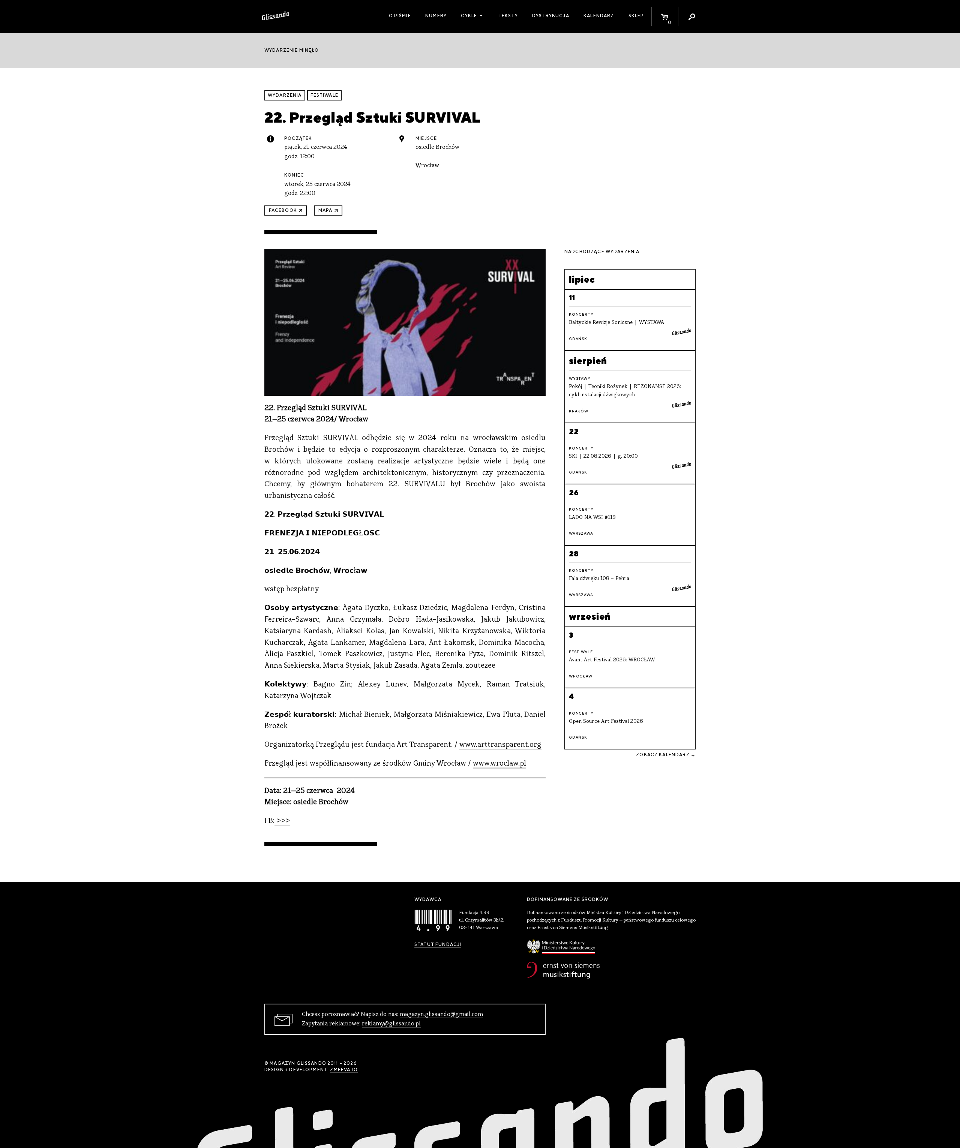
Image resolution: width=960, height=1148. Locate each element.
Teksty (508, 15)
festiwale (324, 95)
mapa (325, 210)
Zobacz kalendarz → (666, 754)
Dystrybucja (550, 15)
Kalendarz (599, 15)
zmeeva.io (343, 1069)
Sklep (636, 15)
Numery (436, 15)
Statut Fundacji (437, 944)
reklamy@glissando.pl (391, 1024)
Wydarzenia (285, 95)
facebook (283, 210)
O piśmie (400, 15)
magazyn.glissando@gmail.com (441, 1015)
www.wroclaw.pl (499, 763)
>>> (282, 821)
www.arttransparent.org (500, 745)
